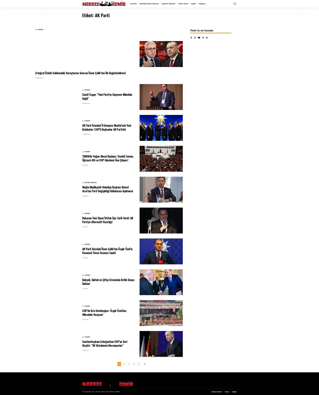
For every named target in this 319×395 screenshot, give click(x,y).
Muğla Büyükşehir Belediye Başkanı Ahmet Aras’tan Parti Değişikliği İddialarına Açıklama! (107, 189)
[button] (235, 4)
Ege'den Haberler (90, 182)
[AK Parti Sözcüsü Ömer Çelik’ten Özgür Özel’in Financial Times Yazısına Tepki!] (161, 251)
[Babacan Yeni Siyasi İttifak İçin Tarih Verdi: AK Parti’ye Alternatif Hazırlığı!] (161, 220)
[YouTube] (199, 38)
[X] (195, 38)
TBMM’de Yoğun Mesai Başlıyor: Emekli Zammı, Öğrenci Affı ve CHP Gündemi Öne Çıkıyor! (108, 158)
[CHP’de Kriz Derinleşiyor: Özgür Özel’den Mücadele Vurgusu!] (161, 313)
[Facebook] (191, 38)
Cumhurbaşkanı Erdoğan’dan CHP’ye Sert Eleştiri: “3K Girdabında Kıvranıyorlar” (104, 343)
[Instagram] (203, 38)
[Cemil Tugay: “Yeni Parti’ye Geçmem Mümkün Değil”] (161, 97)
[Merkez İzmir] (104, 3)
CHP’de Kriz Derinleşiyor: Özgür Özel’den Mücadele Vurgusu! (104, 312)
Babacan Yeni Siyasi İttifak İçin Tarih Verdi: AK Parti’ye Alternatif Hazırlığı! (107, 220)
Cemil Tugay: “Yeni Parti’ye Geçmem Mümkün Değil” (107, 96)
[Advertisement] (110, 50)
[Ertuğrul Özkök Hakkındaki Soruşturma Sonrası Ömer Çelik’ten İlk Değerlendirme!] (161, 54)
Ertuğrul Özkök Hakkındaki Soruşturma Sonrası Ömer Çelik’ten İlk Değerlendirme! (80, 73)
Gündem (40, 29)
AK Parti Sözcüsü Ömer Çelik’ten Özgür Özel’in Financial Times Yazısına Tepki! (107, 251)
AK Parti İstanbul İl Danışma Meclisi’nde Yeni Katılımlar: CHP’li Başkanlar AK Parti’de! (106, 127)
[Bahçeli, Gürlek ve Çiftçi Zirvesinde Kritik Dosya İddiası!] (161, 282)
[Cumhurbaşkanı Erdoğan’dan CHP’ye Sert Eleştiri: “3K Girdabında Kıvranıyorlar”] (161, 344)
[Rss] (206, 38)
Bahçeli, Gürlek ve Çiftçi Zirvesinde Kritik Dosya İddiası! (108, 281)
